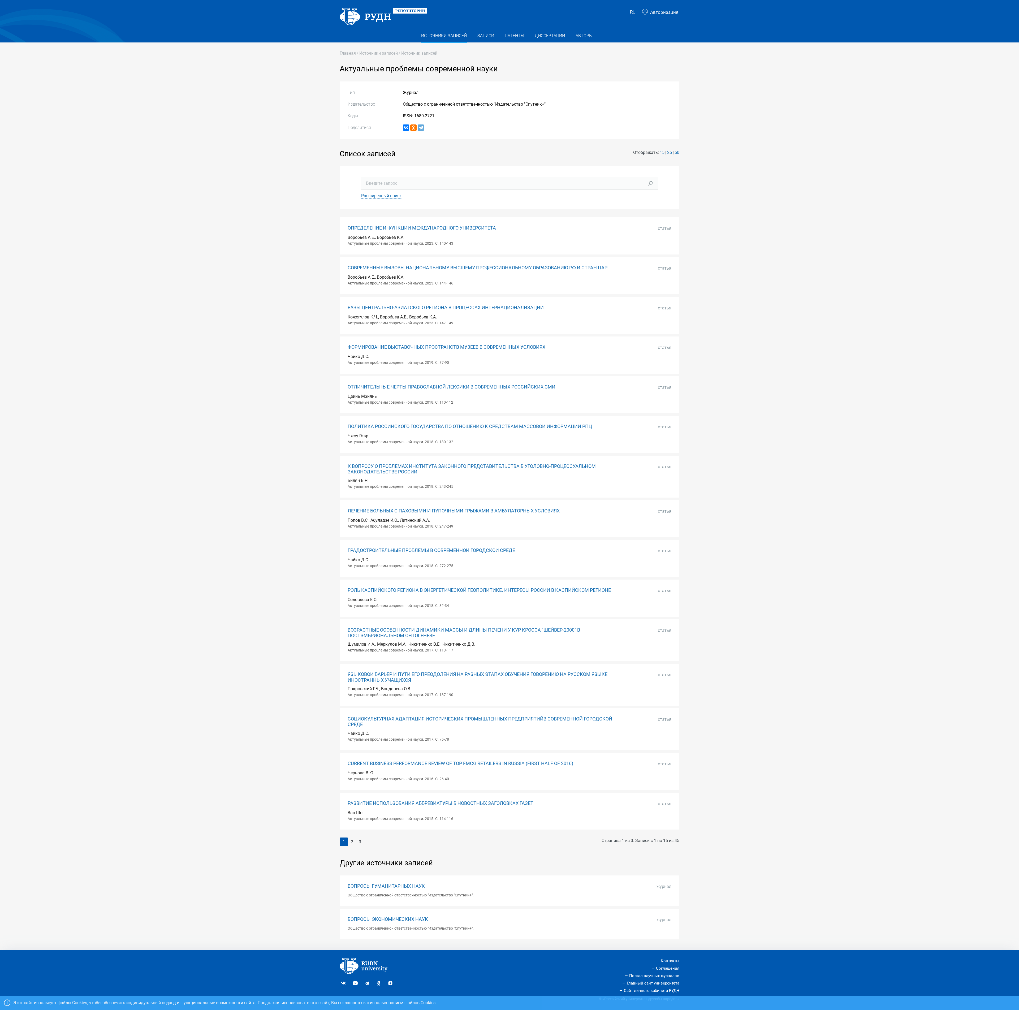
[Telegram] (421, 127)
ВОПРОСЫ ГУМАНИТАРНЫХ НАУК (386, 886)
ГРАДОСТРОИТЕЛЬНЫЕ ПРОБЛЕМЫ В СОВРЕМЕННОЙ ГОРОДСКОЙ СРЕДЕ (431, 550)
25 (669, 152)
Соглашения (667, 968)
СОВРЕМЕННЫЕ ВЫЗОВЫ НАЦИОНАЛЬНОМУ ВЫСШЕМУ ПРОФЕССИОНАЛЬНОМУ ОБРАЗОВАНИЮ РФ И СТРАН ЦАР (477, 267)
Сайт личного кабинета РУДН (651, 990)
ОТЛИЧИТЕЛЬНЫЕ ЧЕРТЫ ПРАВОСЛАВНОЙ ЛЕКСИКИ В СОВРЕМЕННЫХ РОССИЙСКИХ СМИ (451, 387)
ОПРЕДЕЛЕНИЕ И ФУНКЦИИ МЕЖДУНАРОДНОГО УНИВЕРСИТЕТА (422, 228)
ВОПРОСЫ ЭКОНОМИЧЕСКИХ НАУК (388, 919)
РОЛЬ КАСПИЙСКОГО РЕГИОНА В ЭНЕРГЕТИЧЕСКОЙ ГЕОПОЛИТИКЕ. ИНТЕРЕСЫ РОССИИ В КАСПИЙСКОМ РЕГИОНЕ (479, 590)
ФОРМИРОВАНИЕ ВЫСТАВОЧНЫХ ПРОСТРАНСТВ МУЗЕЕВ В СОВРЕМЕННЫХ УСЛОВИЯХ (446, 347)
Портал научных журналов (654, 975)
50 (677, 152)
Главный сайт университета (653, 983)
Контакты (670, 961)
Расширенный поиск (381, 195)
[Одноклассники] (413, 127)
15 (662, 152)
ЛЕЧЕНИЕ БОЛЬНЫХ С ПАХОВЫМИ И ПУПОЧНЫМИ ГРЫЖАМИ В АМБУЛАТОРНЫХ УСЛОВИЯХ (454, 510)
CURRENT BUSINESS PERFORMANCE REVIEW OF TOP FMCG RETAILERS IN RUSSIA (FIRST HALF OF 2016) (460, 763)
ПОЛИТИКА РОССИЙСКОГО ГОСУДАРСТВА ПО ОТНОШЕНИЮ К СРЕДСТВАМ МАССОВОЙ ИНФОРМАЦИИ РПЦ (470, 426)
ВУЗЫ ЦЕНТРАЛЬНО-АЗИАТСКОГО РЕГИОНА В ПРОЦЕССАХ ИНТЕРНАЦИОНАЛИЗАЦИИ (446, 307)
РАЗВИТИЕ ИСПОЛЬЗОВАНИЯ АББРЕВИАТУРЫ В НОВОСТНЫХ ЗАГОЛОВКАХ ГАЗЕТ (440, 803)
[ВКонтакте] (406, 127)
